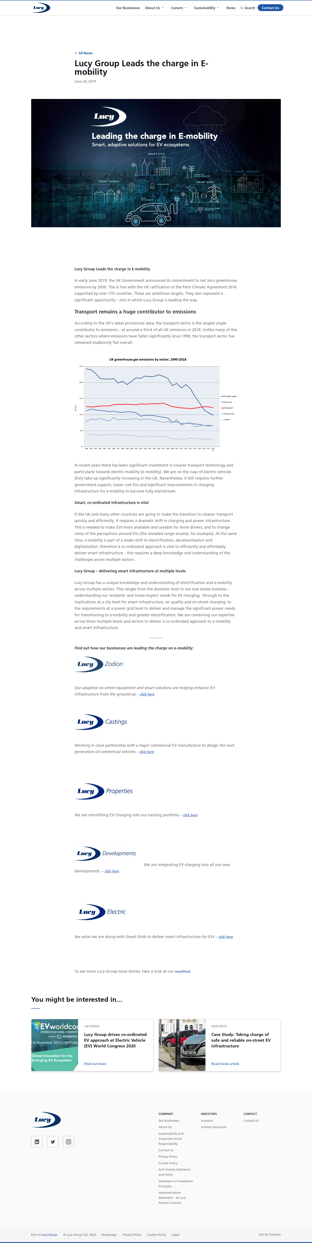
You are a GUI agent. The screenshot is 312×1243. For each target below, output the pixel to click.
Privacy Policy (168, 1156)
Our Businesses (128, 8)
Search (250, 8)
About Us (152, 8)
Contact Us (270, 8)
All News (86, 53)
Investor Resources (213, 1127)
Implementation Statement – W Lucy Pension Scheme (172, 1198)
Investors (207, 1121)
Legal (176, 1235)
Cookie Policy (168, 1163)
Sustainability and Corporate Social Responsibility (171, 1139)
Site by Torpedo (270, 1234)
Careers (177, 8)
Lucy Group (49, 1235)
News (230, 8)
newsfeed (182, 971)
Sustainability (204, 8)
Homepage (109, 1235)
